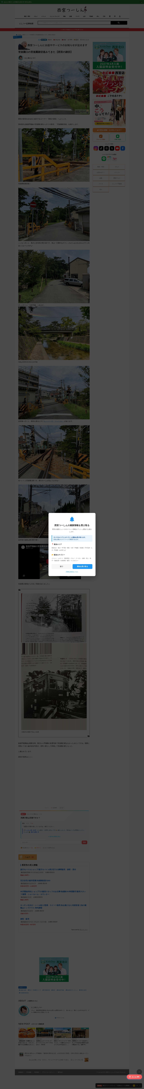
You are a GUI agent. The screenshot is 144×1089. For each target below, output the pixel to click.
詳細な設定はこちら (72, 572)
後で (61, 566)
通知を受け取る (82, 566)
